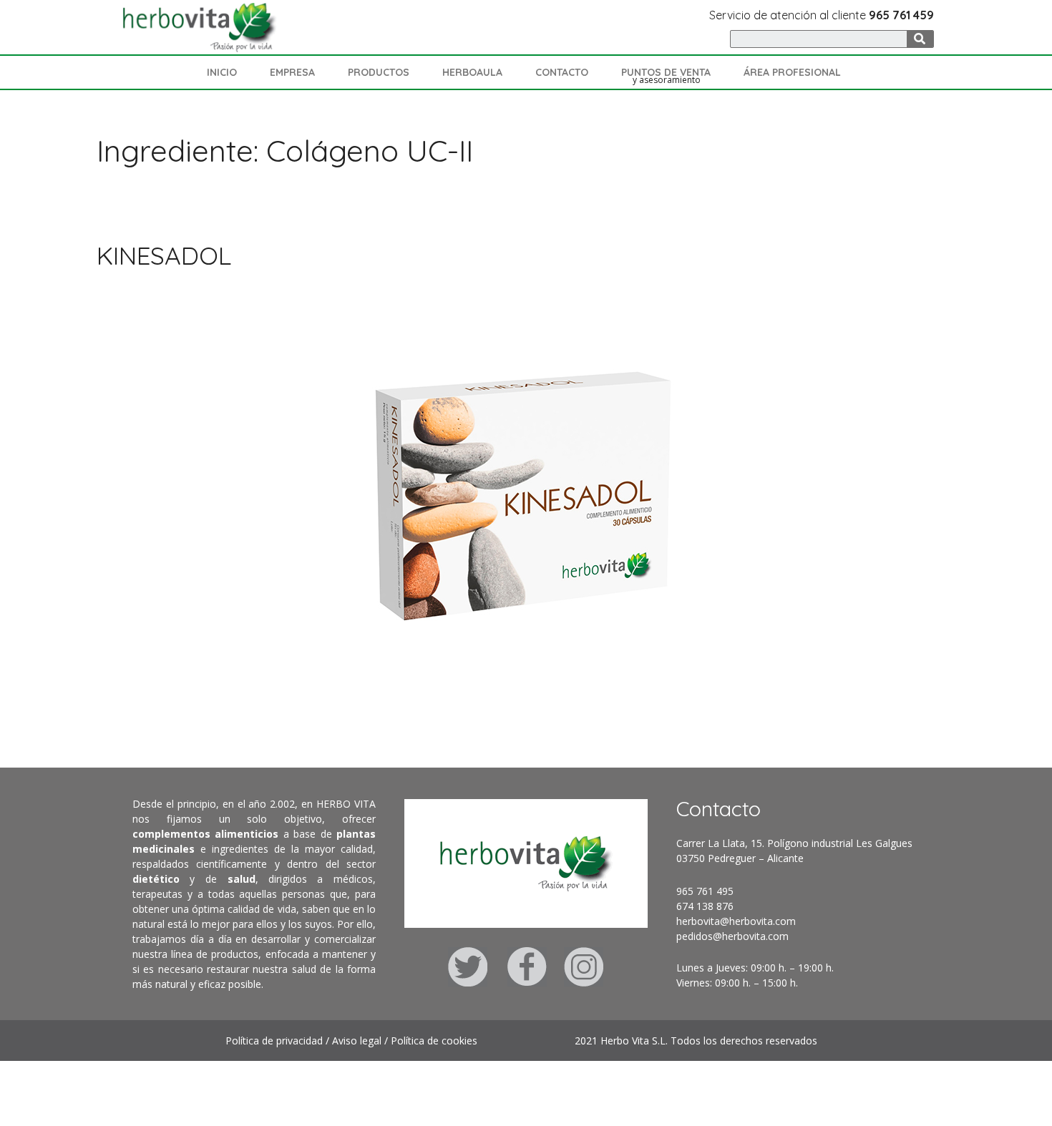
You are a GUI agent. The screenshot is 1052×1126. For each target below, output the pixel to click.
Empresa (292, 72)
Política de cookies (434, 1040)
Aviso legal (356, 1040)
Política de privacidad (274, 1040)
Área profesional (792, 72)
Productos (378, 72)
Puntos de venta (666, 72)
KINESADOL (164, 255)
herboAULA (472, 72)
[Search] (920, 39)
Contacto (561, 72)
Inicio (222, 72)
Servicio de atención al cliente (821, 15)
